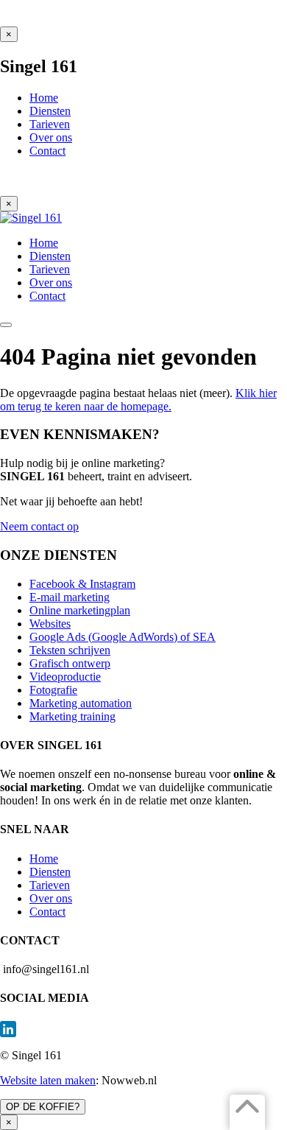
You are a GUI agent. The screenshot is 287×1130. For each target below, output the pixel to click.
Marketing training (72, 716)
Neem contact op (39, 526)
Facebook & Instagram (82, 584)
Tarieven (49, 885)
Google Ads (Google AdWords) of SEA (122, 637)
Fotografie (53, 690)
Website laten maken (48, 1080)
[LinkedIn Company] (143, 1029)
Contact (47, 911)
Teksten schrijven (69, 650)
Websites (50, 623)
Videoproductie (65, 676)
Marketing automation (80, 703)
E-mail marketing (69, 597)
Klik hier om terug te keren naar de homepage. (138, 400)
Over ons (50, 898)
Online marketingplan (79, 610)
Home (43, 858)
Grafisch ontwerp (69, 663)
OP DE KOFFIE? (42, 1106)
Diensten (50, 872)
